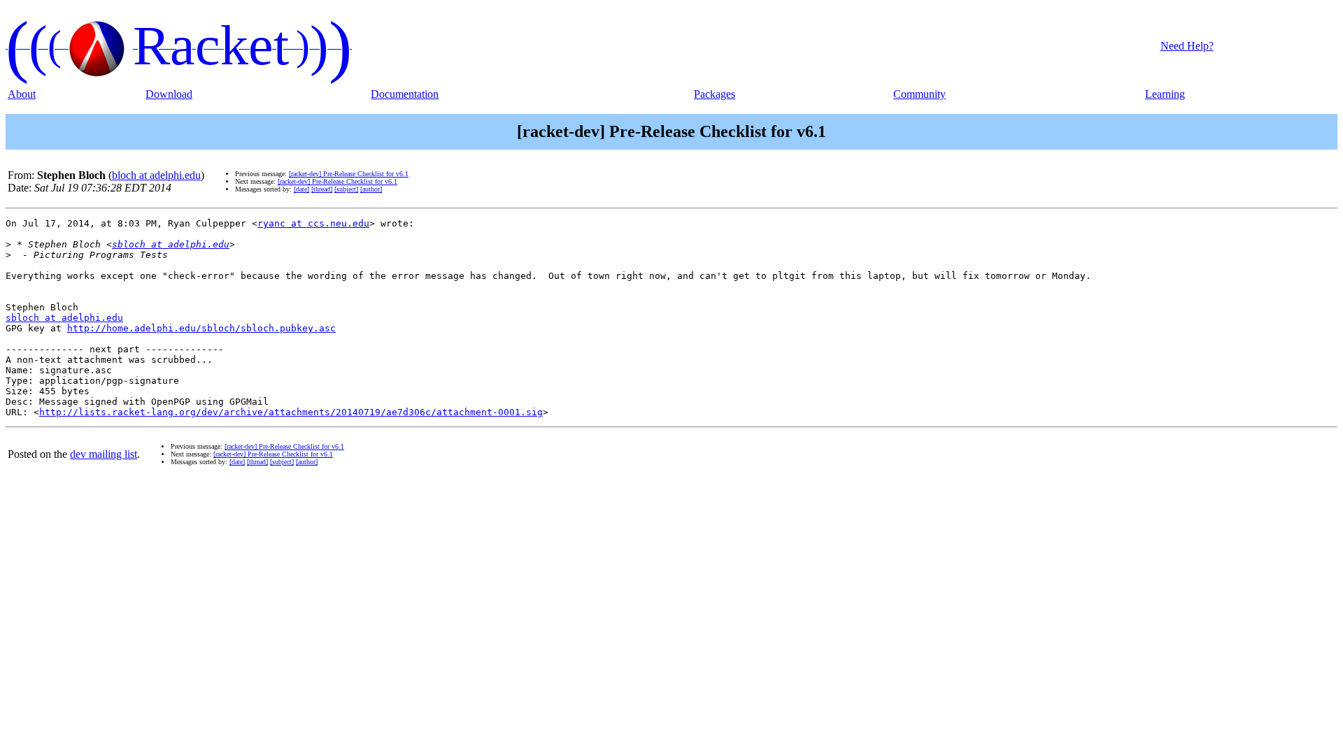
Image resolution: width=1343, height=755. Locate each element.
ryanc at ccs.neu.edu (313, 223)
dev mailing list (103, 454)
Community (919, 94)
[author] (371, 189)
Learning (1165, 94)
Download (168, 94)
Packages (714, 94)
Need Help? (1187, 46)
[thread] (321, 189)
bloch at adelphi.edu (156, 175)
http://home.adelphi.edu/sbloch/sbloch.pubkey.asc (201, 328)
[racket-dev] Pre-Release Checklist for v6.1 (348, 174)
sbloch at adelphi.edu (170, 244)
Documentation (405, 94)
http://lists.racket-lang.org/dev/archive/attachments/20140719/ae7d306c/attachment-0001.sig (291, 412)
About (22, 94)
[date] (301, 189)
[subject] (346, 189)
